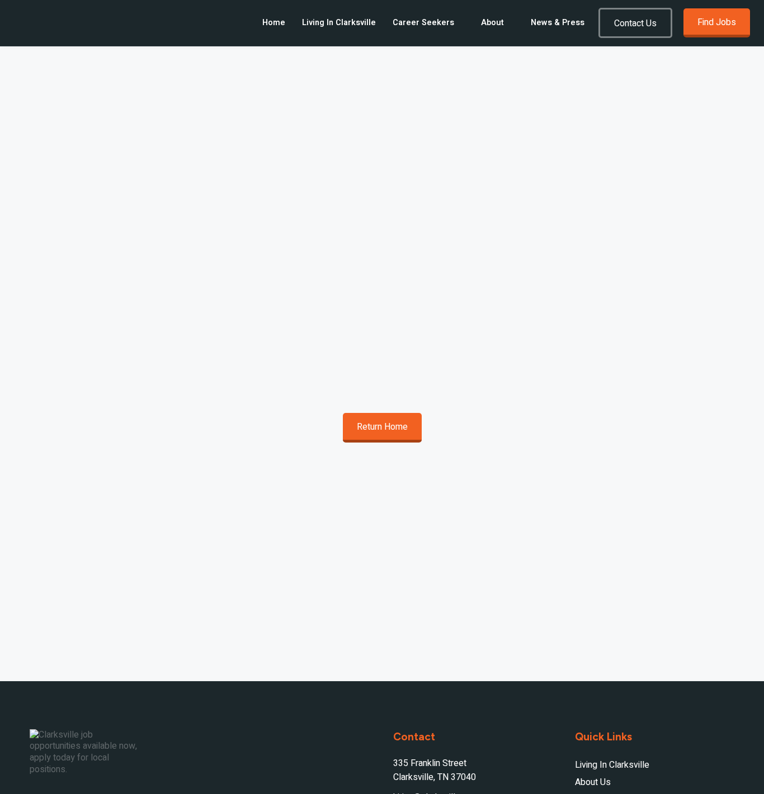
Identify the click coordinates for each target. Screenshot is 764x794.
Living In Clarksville (339, 22)
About (492, 22)
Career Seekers (423, 22)
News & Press (557, 22)
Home (273, 22)
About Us (593, 782)
